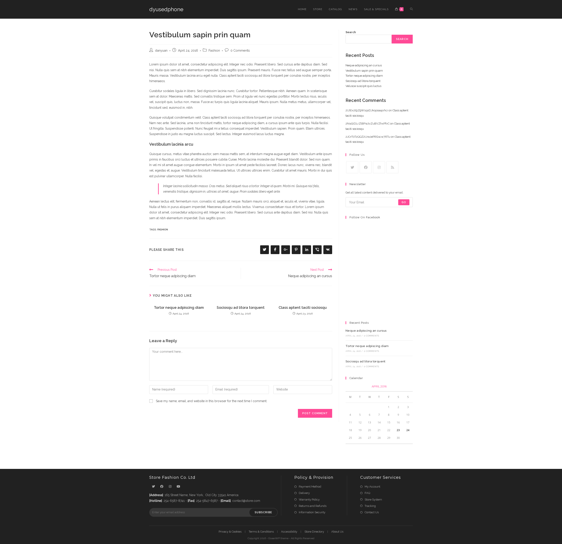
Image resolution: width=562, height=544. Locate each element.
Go (404, 202)
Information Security (312, 512)
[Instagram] (379, 167)
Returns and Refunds (312, 506)
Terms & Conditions (261, 531)
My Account (372, 486)
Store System (373, 499)
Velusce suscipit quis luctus (363, 86)
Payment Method (310, 486)
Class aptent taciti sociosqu (303, 307)
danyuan (161, 50)
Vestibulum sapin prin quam (364, 70)
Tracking (370, 506)
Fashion (214, 50)
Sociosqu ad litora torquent (241, 307)
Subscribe (263, 512)
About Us (337, 531)
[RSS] (392, 167)
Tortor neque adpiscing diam (179, 307)
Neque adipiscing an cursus (364, 65)
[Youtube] (178, 486)
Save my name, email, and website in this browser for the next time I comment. (211, 401)
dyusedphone (166, 9)
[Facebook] (366, 167)
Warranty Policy (309, 499)
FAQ (367, 493)
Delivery (304, 493)
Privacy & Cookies (230, 531)
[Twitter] (352, 167)
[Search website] (411, 9)
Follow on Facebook (364, 217)
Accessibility (289, 531)
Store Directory (314, 531)
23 (398, 430)
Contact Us (372, 512)
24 (407, 430)
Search (351, 32)
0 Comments (240, 50)
